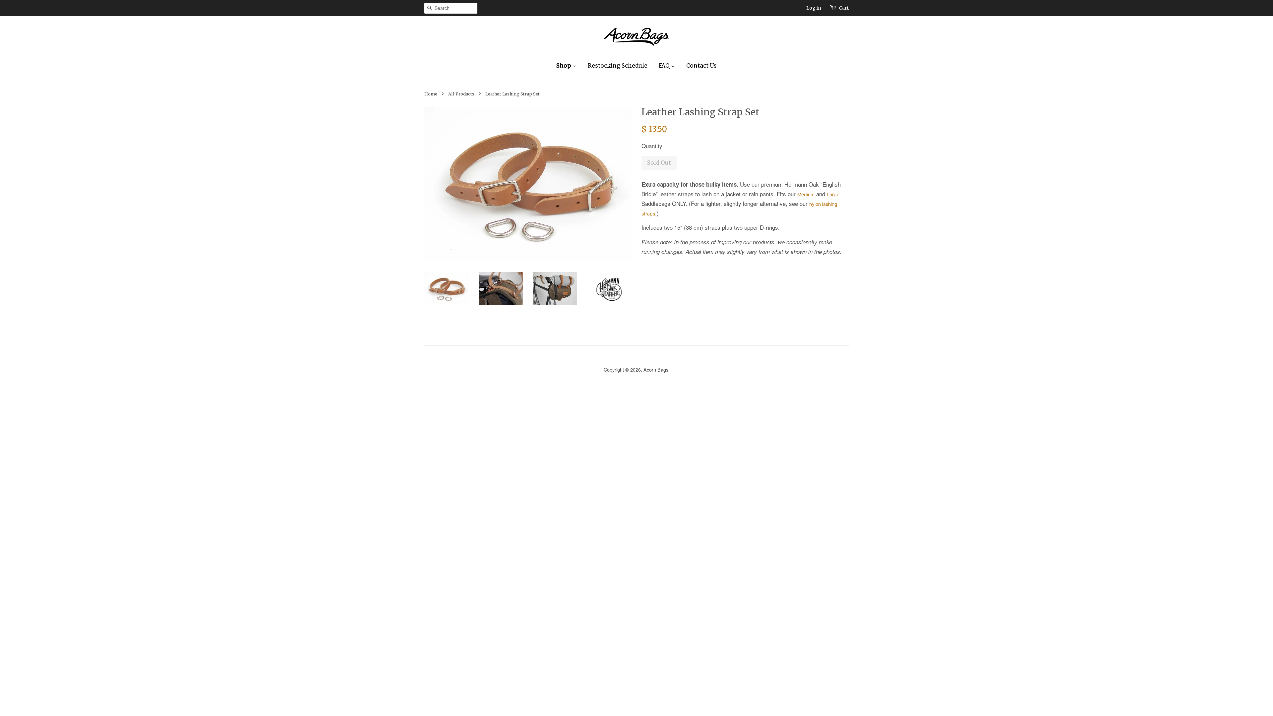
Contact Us (701, 65)
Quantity (651, 146)
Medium (806, 194)
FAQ (665, 65)
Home (430, 93)
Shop (564, 65)
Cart (844, 8)
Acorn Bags (655, 369)
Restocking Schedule (617, 65)
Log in (813, 8)
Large (833, 194)
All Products (461, 93)
